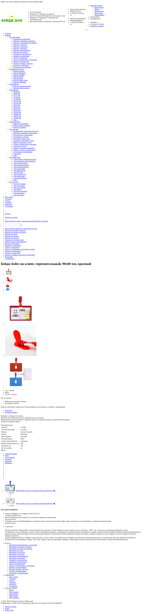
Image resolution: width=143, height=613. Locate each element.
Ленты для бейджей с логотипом (25, 60)
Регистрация (99, 7)
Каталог (8, 35)
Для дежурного (18, 195)
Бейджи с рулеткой (20, 48)
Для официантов (19, 171)
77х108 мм (17, 99)
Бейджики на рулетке (16, 554)
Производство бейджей (21, 39)
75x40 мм (16, 97)
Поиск (7, 608)
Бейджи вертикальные (21, 88)
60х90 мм (16, 93)
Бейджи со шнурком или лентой (24, 43)
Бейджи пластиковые (21, 124)
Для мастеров (18, 172)
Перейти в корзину (97, 26)
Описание (8, 410)
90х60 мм (16, 109)
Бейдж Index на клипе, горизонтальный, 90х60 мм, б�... (36, 503)
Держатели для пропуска (22, 54)
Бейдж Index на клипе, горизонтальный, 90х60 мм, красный (26, 221)
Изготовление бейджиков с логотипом (23, 545)
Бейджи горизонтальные (22, 86)
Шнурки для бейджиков (17, 567)
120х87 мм (17, 116)
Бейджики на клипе (16, 551)
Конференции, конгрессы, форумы (25, 131)
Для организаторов (20, 191)
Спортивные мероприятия (22, 152)
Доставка (8, 199)
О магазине (9, 206)
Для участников (19, 186)
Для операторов (19, 176)
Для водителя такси (20, 163)
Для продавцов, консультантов (24, 161)
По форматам (14, 84)
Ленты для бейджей (20, 58)
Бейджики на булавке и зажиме (20, 547)
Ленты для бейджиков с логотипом (21, 566)
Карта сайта (9, 610)
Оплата (7, 201)
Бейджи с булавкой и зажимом (24, 41)
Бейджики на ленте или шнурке (20, 549)
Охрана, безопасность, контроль (24, 144)
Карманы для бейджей (21, 56)
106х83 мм (17, 114)
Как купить (9, 197)
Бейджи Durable (19, 75)
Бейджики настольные (17, 558)
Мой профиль (99, 15)
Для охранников (19, 169)
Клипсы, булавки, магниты (23, 63)
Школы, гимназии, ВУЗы (22, 142)
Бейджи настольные (20, 52)
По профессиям (14, 157)
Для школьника (18, 193)
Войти (97, 9)
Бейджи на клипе (11, 217)
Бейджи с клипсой (20, 45)
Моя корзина (99, 11)
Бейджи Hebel (18, 77)
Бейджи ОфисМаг (19, 82)
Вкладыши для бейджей (22, 67)
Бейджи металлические (21, 125)
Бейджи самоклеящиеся (21, 50)
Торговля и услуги (20, 146)
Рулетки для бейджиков (17, 571)
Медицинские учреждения (22, 135)
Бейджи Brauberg (19, 73)
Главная (8, 33)
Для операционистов (20, 167)
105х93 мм (17, 112)
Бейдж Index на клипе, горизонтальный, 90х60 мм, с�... (36, 491)
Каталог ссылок (10, 606)
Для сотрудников (19, 184)
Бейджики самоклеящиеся (18, 556)
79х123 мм (17, 101)
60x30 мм (16, 92)
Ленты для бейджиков (17, 564)
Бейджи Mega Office (20, 80)
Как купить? (13, 577)
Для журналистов (19, 174)
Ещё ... (15, 120)
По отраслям (13, 129)
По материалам (14, 122)
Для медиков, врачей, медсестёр (24, 159)
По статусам (13, 182)
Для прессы (17, 189)
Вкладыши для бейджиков (18, 573)
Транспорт (17, 154)
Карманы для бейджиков (18, 562)
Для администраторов (21, 165)
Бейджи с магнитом (20, 47)
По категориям (14, 37)
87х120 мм (17, 103)
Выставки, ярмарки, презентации (25, 133)
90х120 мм (17, 110)
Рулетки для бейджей (21, 65)
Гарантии (8, 202)
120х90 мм (17, 118)
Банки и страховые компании (23, 148)
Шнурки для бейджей (21, 62)
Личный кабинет (96, 5)
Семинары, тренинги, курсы (23, 140)
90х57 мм (16, 107)
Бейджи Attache (18, 71)
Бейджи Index (18, 78)
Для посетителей (19, 187)
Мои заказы (99, 13)
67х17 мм (16, 95)
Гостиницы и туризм (20, 137)
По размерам (13, 90)
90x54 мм (16, 105)
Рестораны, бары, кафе (21, 139)
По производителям (16, 69)
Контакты (8, 204)
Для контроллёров (19, 178)
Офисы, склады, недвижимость (24, 150)
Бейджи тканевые (19, 127)
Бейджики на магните (17, 552)
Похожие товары (11, 412)
